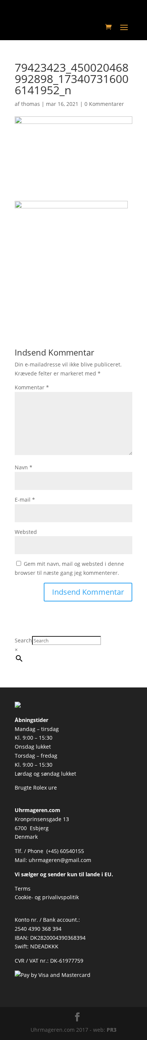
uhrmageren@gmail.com (60, 860)
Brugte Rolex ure (36, 787)
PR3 (111, 1029)
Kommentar (32, 387)
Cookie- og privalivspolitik (47, 897)
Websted (26, 531)
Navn (23, 467)
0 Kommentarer (104, 103)
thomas (30, 103)
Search (23, 640)
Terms (23, 888)
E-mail (25, 499)
